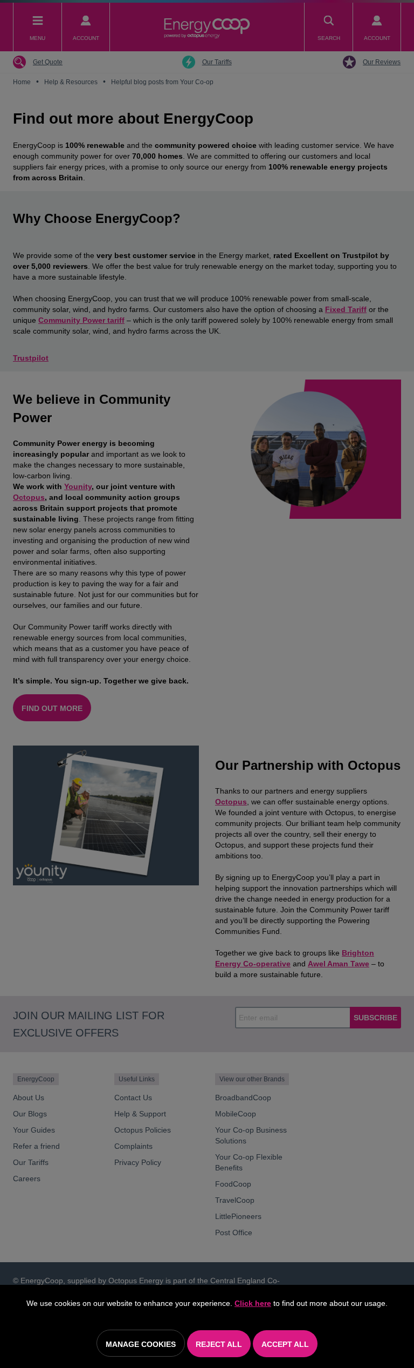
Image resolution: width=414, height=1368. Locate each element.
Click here (252, 1303)
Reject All (219, 1344)
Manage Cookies (141, 1344)
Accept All (285, 1344)
